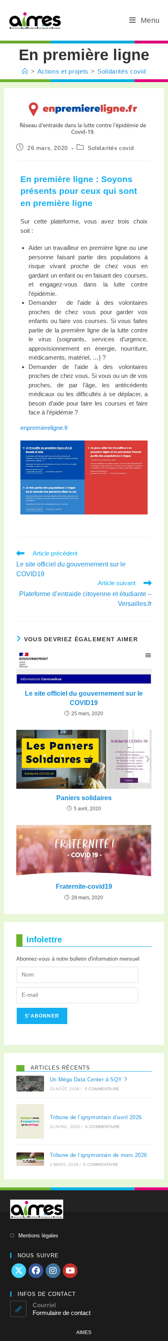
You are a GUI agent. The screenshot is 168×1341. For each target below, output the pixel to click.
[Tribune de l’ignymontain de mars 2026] (30, 1159)
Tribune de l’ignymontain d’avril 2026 (96, 1117)
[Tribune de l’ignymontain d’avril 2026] (30, 1121)
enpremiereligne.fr (44, 427)
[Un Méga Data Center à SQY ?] (30, 1083)
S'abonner (42, 1016)
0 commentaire (102, 1089)
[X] (18, 1270)
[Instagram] (53, 1270)
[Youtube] (70, 1270)
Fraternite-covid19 (84, 886)
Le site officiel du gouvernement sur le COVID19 (84, 698)
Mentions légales (38, 1236)
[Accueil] (25, 71)
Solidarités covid (121, 71)
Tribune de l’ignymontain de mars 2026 (98, 1155)
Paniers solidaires (84, 797)
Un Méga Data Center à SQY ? (88, 1079)
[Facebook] (36, 1270)
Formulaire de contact (62, 1312)
